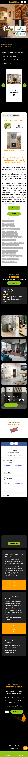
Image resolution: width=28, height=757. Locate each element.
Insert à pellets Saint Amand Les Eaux (13, 242)
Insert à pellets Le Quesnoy (10, 245)
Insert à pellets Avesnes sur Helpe (12, 237)
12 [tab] (16, 104)
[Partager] (16, 443)
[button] (1, 295)
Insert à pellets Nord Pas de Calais (12, 248)
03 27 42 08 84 (14, 214)
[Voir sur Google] (4, 290)
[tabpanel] (14, 85)
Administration (14, 748)
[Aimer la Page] (12, 443)
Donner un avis (14, 283)
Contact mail (17, 712)
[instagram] (25, 2)
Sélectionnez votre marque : (14, 120)
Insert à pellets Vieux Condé (11, 259)
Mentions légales (14, 745)
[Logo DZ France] (14, 2)
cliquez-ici (23, 279)
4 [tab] (13, 102)
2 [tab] (8, 102)
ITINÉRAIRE (21, 755)
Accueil (4, 115)
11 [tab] (14, 104)
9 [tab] (9, 104)
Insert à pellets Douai (9, 226)
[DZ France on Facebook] (14, 446)
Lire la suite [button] (6, 301)
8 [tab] (22, 102)
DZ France (13, 451)
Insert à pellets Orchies (9, 253)
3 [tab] (10, 102)
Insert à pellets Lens (8, 223)
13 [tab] (18, 104)
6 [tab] (17, 102)
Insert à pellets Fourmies (10, 261)
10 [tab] (11, 104)
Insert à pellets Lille (8, 221)
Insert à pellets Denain (9, 240)
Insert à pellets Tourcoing (10, 251)
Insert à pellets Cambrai (10, 232)
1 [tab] (6, 102)
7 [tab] (20, 102)
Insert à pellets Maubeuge (10, 234)
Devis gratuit (14, 208)
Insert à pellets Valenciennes (11, 229)
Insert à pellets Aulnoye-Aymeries (12, 256)
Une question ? (14, 697)
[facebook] (21, 2)
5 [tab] (15, 102)
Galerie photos (11, 405)
